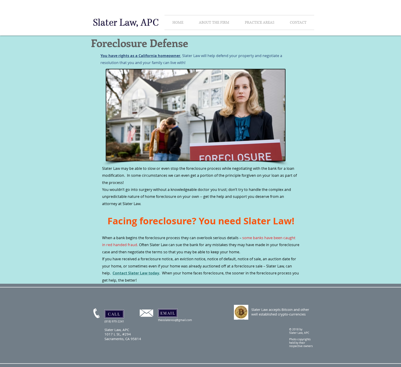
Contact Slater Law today (136, 273)
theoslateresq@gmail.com (175, 320)
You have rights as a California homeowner (140, 55)
